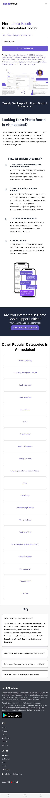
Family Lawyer (33, 62)
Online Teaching (37, 59)
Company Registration (19, 62)
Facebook (6, 755)
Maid (33, 57)
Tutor (18, 59)
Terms (4, 734)
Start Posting (25, 48)
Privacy (5, 731)
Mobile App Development (16, 55)
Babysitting (26, 57)
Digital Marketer (7, 57)
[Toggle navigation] (46, 3)
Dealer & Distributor (16, 64)
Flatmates (5, 64)
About (4, 728)
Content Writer (26, 59)
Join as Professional (25, 328)
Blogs (4, 766)
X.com (4, 762)
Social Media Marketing (35, 55)
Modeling (42, 62)
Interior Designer (30, 64)
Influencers (17, 57)
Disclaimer (6, 738)
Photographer (6, 62)
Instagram (6, 759)
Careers (5, 745)
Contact (5, 741)
